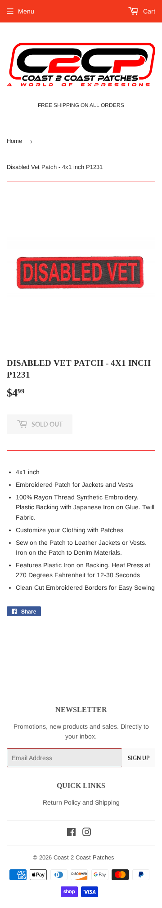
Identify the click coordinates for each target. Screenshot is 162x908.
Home (14, 141)
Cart (148, 11)
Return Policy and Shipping (81, 802)
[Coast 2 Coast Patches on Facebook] (71, 833)
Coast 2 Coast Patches (84, 857)
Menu (26, 11)
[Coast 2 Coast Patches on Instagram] (86, 833)
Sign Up (138, 758)
